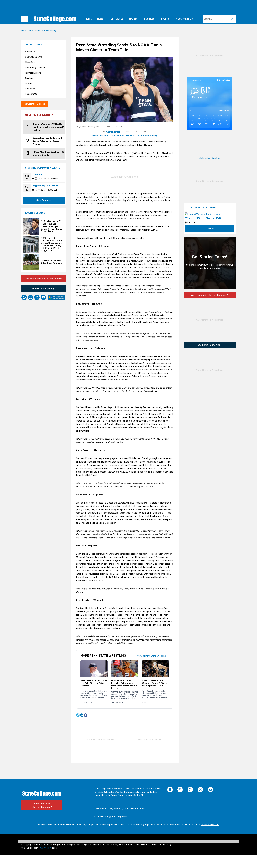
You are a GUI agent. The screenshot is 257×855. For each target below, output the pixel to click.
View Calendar (44, 200)
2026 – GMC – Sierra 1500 (203, 218)
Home (24, 30)
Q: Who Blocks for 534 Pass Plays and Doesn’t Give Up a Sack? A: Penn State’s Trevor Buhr (52, 226)
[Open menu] (24, 19)
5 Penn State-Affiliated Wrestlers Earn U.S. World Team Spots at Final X (154, 683)
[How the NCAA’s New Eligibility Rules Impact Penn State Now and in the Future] (124, 668)
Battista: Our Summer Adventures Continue (51, 262)
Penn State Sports (132, 135)
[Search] (231, 19)
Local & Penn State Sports (102, 135)
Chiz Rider (37, 174)
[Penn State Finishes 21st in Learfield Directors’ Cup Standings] (94, 668)
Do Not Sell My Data (210, 824)
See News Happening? (44, 288)
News (31, 30)
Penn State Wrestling (46, 30)
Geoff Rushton (113, 132)
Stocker (209, 228)
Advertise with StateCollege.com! (43, 279)
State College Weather (209, 158)
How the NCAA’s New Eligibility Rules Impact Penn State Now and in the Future (124, 684)
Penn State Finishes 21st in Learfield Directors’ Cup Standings (93, 683)
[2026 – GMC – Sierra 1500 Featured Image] (202, 214)
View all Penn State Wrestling (153, 655)
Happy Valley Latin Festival (45, 186)
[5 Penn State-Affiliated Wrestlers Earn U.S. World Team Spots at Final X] (155, 668)
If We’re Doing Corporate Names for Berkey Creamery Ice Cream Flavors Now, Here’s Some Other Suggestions (51, 244)
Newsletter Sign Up (35, 104)
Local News (119, 135)
